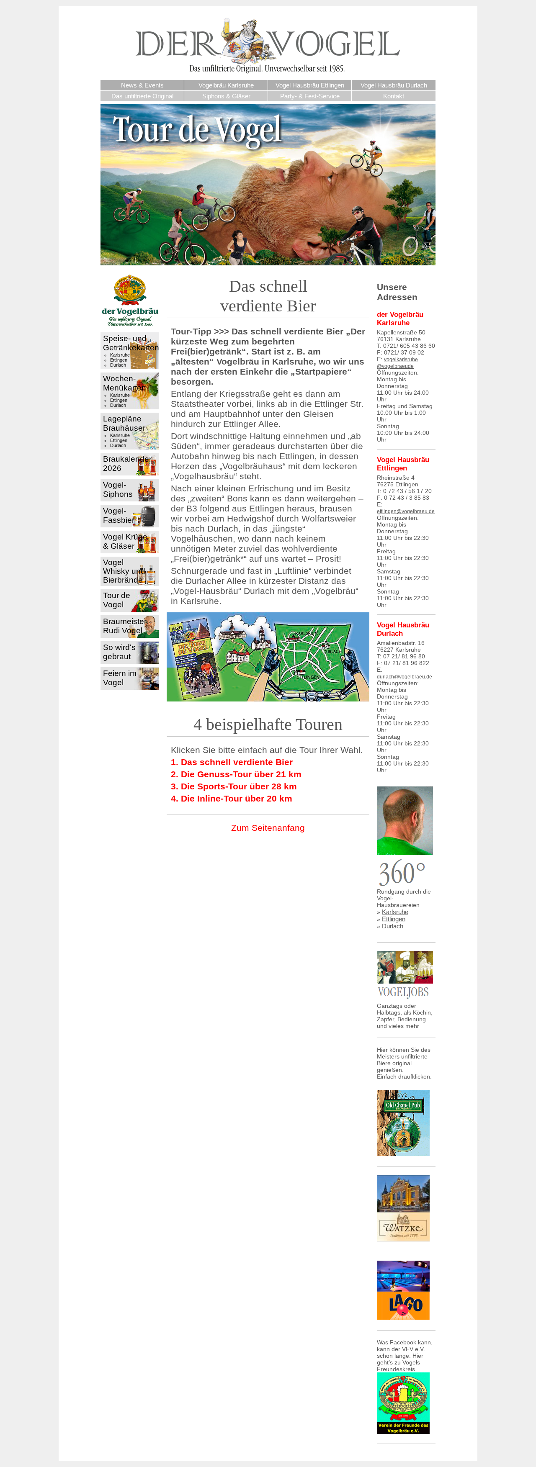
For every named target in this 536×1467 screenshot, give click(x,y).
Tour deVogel (116, 600)
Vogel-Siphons (118, 489)
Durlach (118, 364)
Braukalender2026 (127, 464)
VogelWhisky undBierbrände (124, 571)
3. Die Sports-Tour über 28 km (234, 786)
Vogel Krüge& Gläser (125, 541)
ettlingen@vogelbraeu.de (406, 511)
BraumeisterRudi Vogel (125, 626)
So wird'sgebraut (119, 652)
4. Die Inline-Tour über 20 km (231, 798)
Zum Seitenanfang (268, 827)
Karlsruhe (120, 354)
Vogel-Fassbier (118, 515)
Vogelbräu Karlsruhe (226, 85)
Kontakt (393, 96)
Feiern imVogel (120, 678)
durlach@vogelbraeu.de (404, 677)
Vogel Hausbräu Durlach (394, 85)
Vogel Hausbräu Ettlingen (310, 85)
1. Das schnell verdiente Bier (232, 762)
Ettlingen (118, 359)
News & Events (142, 85)
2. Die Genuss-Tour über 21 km (236, 774)
